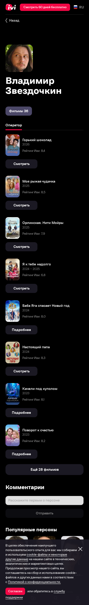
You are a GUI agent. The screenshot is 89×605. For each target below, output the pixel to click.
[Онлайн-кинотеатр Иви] (11, 7)
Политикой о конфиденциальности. (34, 582)
